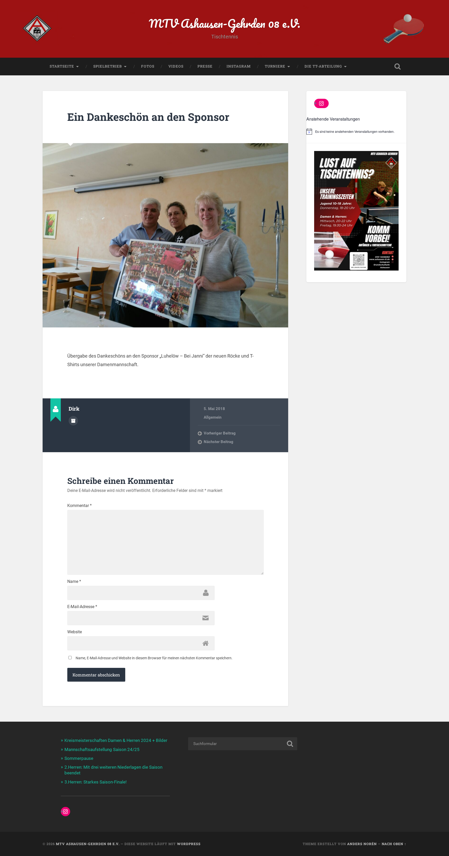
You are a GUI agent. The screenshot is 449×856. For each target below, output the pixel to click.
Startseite (62, 66)
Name (74, 582)
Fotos (147, 66)
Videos (175, 66)
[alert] (356, 131)
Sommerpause (78, 758)
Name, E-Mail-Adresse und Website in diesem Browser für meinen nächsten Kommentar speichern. (154, 658)
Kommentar (79, 506)
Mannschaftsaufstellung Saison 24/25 (102, 749)
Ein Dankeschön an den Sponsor (148, 117)
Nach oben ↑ (394, 844)
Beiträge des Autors (73, 420)
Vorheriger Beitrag (220, 433)
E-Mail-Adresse (82, 607)
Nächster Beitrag (218, 441)
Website (74, 632)
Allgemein (212, 417)
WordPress (189, 844)
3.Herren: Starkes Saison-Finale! (95, 782)
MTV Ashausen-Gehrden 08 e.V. (224, 23)
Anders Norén (362, 844)
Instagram (239, 66)
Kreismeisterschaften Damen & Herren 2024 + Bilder (115, 740)
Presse (205, 66)
